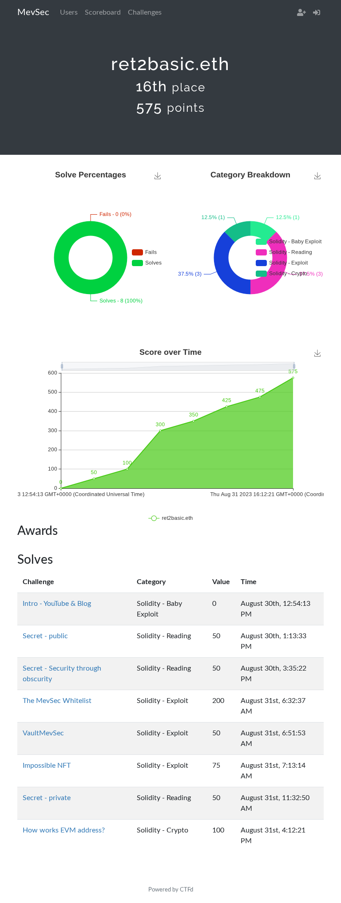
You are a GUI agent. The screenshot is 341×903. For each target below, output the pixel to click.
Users (69, 12)
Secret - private (47, 797)
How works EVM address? (64, 830)
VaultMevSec (43, 733)
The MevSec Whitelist (57, 700)
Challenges (145, 12)
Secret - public (45, 636)
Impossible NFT (47, 765)
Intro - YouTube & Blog (57, 603)
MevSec (33, 12)
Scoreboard (103, 12)
